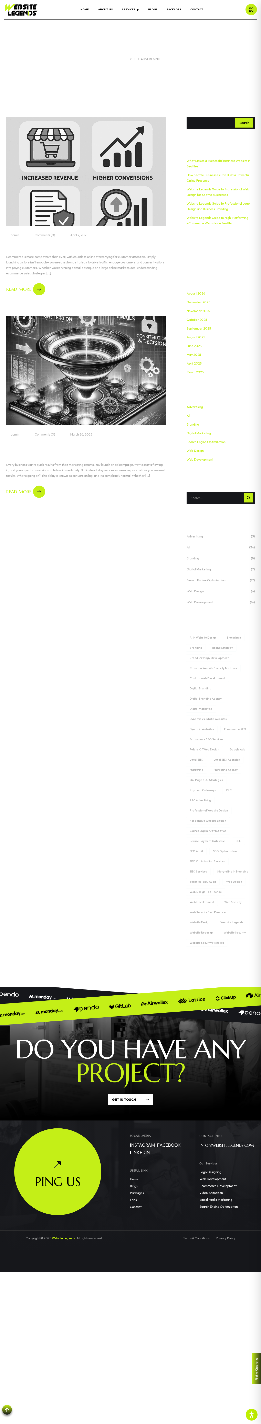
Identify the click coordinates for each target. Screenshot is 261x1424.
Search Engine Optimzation (218, 1207)
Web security (233, 902)
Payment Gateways (203, 790)
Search (244, 123)
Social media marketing (215, 1200)
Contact (136, 1207)
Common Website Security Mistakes (213, 668)
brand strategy (222, 648)
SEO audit (196, 851)
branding (196, 648)
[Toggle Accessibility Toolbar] (251, 1414)
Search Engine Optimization (206, 442)
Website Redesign (201, 932)
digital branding (200, 688)
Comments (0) (44, 235)
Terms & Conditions (196, 1238)
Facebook (169, 1145)
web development (202, 902)
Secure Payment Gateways (208, 841)
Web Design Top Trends (206, 892)
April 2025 (194, 363)
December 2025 (198, 302)
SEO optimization (225, 851)
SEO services (198, 871)
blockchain (234, 637)
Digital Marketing (199, 433)
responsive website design (208, 820)
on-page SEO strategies (206, 780)
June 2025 (194, 346)
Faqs (133, 1200)
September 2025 (199, 328)
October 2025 (197, 320)
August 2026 (196, 293)
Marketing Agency (225, 770)
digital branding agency (206, 698)
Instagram (142, 1145)
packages (137, 1193)
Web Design (195, 451)
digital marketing (201, 709)
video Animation (211, 1193)
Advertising (195, 407)
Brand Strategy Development (209, 658)
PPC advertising (200, 800)
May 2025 (194, 355)
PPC (229, 790)
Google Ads (237, 749)
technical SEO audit (203, 881)
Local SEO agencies (226, 759)
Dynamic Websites (202, 729)
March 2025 (195, 372)
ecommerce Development (218, 1186)
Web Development (200, 459)
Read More (18, 289)
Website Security (235, 932)
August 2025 (196, 337)
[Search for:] (221, 498)
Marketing (196, 770)
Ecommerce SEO (235, 729)
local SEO (196, 759)
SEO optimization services (207, 861)
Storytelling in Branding (232, 871)
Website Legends (231, 922)
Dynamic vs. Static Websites (208, 719)
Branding (193, 424)
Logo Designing (210, 1172)
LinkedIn (140, 1152)
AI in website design (203, 637)
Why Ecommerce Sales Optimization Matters (77, 247)
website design (200, 922)
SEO (238, 841)
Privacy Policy (225, 1238)
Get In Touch (124, 1099)
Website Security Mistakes (207, 943)
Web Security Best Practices (208, 912)
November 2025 (198, 311)
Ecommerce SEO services (206, 739)
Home (134, 1179)
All (188, 416)
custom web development (207, 678)
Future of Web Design (204, 749)
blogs (134, 1186)
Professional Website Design (209, 810)
